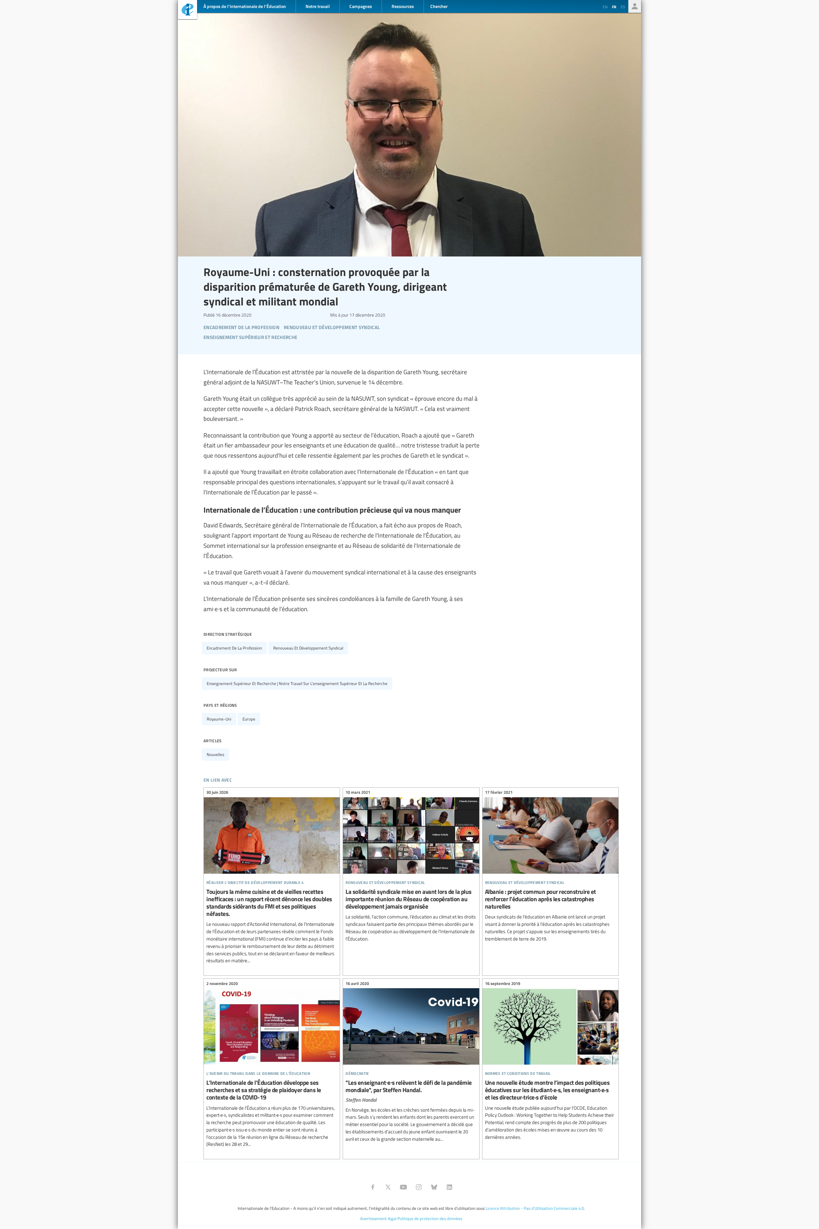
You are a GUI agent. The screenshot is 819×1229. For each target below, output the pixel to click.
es (623, 6)
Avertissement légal (378, 1218)
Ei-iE (187, 10)
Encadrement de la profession (234, 648)
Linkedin (449, 1187)
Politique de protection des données (429, 1218)
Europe (249, 719)
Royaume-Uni (219, 719)
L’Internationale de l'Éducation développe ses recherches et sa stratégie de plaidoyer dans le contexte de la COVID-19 (272, 1065)
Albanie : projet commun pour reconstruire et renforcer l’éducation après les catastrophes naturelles (550, 867)
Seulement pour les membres (634, 6)
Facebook (373, 1187)
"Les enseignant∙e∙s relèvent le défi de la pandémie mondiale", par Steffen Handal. (411, 1062)
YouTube (403, 1187)
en (605, 6)
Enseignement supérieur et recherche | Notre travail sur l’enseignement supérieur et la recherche (297, 683)
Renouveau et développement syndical (308, 648)
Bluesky (434, 1187)
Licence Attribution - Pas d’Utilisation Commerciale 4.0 (535, 1208)
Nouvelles (215, 754)
